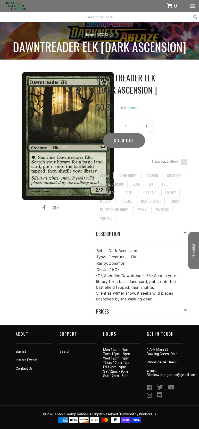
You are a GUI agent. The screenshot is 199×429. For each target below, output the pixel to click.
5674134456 (168, 362)
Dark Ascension (112, 184)
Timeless (162, 209)
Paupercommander (114, 209)
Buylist (21, 351)
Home (89, 35)
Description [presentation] (108, 233)
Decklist (194, 250)
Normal (126, 201)
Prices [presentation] (102, 311)
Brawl (105, 175)
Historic (149, 192)
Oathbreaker (151, 201)
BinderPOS (147, 414)
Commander (127, 175)
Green (128, 192)
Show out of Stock (165, 161)
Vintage (106, 218)
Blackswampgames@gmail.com (171, 375)
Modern (106, 201)
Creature (174, 175)
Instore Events (27, 360)
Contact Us (24, 368)
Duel (136, 184)
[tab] (141, 235)
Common (151, 175)
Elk (151, 184)
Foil (165, 184)
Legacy (170, 192)
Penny (141, 209)
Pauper (175, 201)
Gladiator (108, 192)
